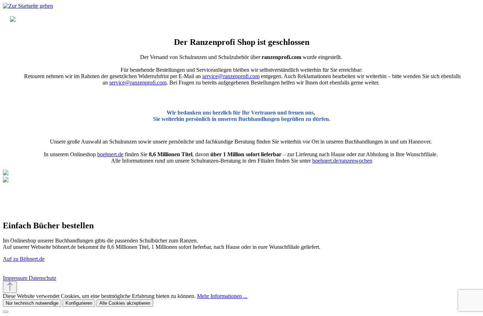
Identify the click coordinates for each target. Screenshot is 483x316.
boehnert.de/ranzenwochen (342, 161)
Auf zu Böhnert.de (24, 259)
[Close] (5, 312)
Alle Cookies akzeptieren (124, 303)
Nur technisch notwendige (32, 303)
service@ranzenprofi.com (231, 76)
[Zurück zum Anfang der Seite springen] (10, 287)
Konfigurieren (78, 303)
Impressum (16, 278)
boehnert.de (110, 154)
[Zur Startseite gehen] (28, 6)
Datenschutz (42, 278)
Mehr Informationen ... (222, 296)
